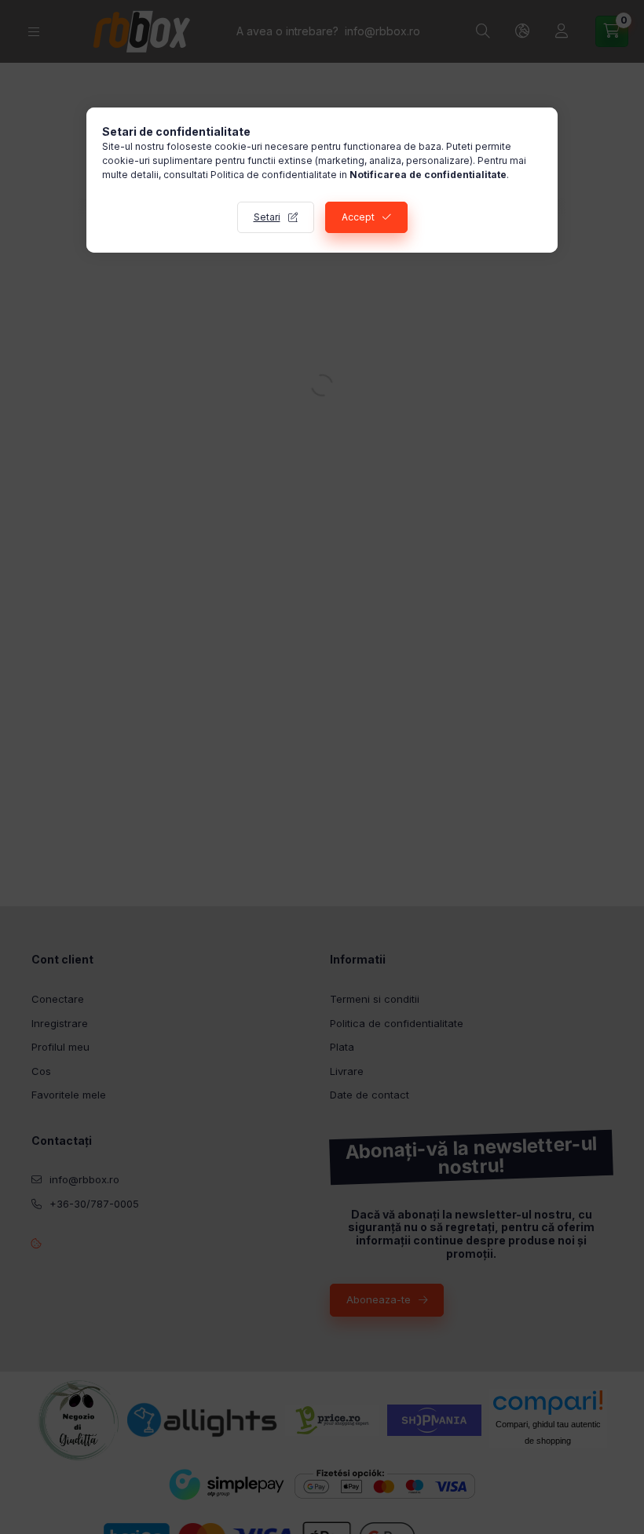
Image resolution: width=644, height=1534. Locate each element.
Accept (358, 217)
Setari (267, 217)
